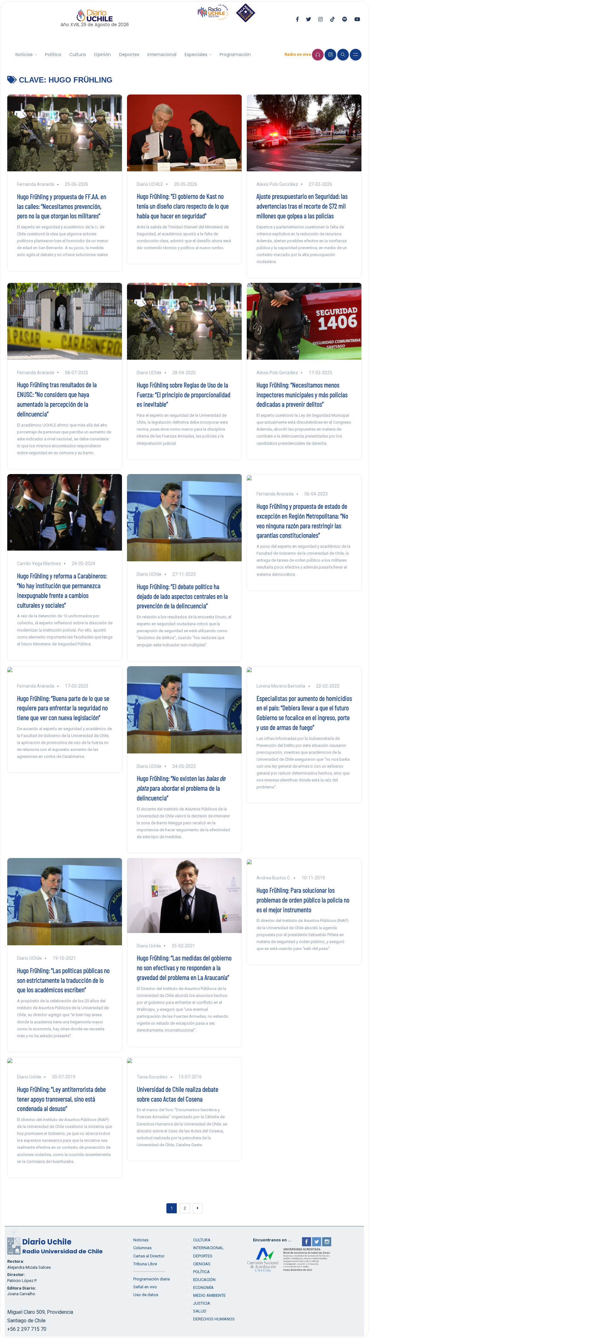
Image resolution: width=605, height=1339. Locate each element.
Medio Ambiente (209, 1295)
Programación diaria (151, 1279)
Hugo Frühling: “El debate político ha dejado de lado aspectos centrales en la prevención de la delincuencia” (182, 596)
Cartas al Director (148, 1256)
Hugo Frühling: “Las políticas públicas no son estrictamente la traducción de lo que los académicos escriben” (63, 980)
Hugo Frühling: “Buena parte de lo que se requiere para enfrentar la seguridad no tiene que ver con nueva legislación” (63, 708)
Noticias (24, 54)
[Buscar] (343, 54)
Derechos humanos (214, 1319)
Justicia (201, 1303)
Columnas (142, 1247)
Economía (203, 1287)
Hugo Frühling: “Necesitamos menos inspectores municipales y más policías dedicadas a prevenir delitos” (302, 394)
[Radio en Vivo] (318, 54)
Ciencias (201, 1264)
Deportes (129, 54)
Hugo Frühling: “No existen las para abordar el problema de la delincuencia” (181, 788)
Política (53, 54)
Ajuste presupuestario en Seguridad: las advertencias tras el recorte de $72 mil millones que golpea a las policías (302, 206)
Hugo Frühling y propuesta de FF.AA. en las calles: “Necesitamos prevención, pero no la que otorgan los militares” (61, 206)
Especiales (196, 54)
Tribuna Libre (145, 1264)
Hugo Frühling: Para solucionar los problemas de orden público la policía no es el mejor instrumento (302, 899)
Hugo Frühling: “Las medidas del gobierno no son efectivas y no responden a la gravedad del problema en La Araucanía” (184, 967)
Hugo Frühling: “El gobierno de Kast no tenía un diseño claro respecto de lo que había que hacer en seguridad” (183, 206)
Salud (199, 1311)
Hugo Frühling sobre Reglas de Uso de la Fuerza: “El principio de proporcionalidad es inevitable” (183, 394)
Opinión (102, 54)
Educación (204, 1279)
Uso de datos (145, 1294)
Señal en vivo (145, 1287)
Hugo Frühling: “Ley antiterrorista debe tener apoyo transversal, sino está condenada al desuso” (61, 1099)
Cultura (77, 54)
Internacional (161, 54)
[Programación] (330, 54)
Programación (235, 54)
